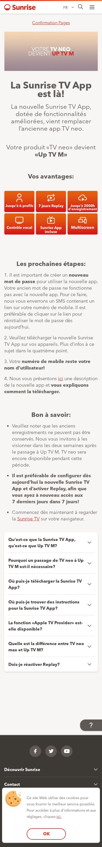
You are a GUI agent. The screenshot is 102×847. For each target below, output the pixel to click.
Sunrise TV (28, 518)
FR (65, 7)
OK (46, 834)
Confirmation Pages (51, 22)
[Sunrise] (20, 7)
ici (60, 378)
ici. (58, 816)
